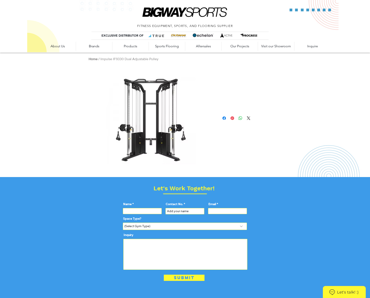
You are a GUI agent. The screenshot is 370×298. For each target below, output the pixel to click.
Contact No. (174, 204)
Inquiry (128, 234)
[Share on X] (248, 118)
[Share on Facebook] (224, 118)
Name (127, 204)
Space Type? (132, 218)
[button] (203, 46)
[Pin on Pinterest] (232, 118)
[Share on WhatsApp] (240, 118)
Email (212, 204)
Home (93, 59)
